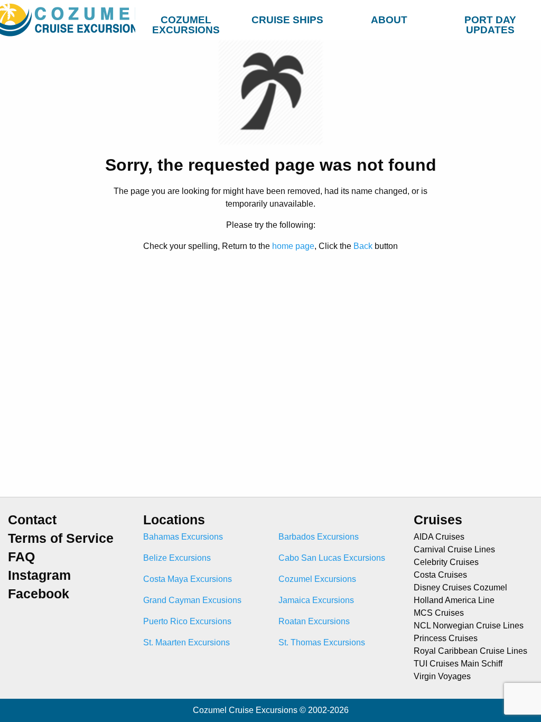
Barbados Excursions (318, 536)
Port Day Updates (490, 22)
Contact (32, 519)
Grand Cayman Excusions (192, 600)
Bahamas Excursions (183, 536)
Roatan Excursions (314, 621)
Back (362, 246)
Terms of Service (61, 538)
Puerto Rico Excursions (187, 621)
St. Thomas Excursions (321, 642)
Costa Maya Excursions (187, 579)
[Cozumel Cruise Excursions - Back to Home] (67, 20)
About (389, 19)
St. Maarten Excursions (186, 642)
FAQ (21, 556)
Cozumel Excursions (186, 22)
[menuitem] (186, 18)
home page (293, 246)
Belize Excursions (177, 557)
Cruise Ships (287, 19)
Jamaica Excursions (316, 600)
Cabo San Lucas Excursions (331, 557)
